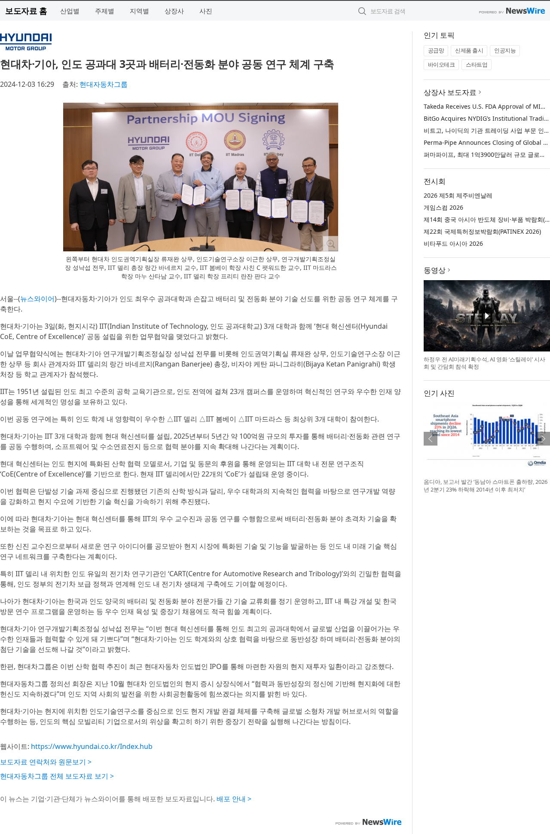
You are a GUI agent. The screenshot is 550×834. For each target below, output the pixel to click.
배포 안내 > (234, 798)
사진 (205, 10)
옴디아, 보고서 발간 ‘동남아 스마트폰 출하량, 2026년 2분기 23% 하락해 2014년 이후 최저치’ (485, 485)
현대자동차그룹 (103, 84)
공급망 (436, 50)
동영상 (435, 270)
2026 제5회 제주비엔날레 (458, 195)
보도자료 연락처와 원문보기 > (46, 762)
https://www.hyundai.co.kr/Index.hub (92, 746)
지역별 (139, 10)
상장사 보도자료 (450, 92)
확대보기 (330, 243)
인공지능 (505, 50)
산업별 (69, 10)
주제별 (104, 10)
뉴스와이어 (37, 298)
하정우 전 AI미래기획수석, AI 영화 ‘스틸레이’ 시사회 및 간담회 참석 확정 (484, 363)
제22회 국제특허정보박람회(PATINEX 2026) (482, 231)
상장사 (174, 10)
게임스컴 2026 (443, 207)
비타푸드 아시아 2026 (453, 243)
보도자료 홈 (26, 10)
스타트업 (476, 64)
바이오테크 (441, 64)
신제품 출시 (469, 50)
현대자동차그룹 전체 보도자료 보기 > (57, 776)
